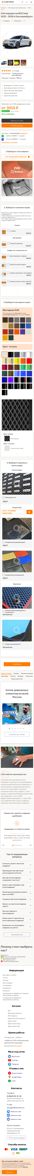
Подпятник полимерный (14, 575)
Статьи (5, 978)
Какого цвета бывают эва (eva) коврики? (13, 886)
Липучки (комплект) (13, 644)
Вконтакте (16, 1056)
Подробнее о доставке (9, 142)
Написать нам (16, 1111)
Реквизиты (7, 988)
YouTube (15, 1060)
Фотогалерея (7, 983)
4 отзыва (15, 71)
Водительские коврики (16, 1018)
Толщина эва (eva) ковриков (14, 899)
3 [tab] (16, 728)
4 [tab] (18, 728)
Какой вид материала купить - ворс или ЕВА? (15, 893)
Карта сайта (12, 1021)
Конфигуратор (17, 125)
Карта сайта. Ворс (14, 1023)
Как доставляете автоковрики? (9, 912)
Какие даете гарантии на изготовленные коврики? (13, 919)
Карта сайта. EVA (14, 1026)
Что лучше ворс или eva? (16, 157)
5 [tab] (21, 728)
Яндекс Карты (17, 1073)
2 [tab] (13, 728)
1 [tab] (10, 728)
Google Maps (16, 1077)
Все (9, 1010)
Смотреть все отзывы (17, 734)
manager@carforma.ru (15, 1108)
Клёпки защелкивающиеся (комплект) (15, 611)
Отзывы (5, 980)
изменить (24, 133)
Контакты (6, 991)
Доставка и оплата (9, 975)
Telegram (15, 1064)
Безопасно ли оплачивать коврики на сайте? (13, 926)
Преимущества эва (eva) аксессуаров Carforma (12, 872)
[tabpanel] (17, 714)
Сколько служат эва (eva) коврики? (13, 864)
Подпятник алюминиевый (15, 542)
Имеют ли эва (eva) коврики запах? (14, 905)
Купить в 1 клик (17, 121)
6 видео (7, 21)
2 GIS (13, 1081)
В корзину (17, 664)
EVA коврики (12, 1016)
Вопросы (17, 21)
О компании (7, 985)
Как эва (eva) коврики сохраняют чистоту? (11, 879)
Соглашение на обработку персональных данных (12, 998)
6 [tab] (24, 728)
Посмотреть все (17, 934)
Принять (9, 1172)
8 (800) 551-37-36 (14, 1096)
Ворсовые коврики (15, 1013)
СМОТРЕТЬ (29, 512)
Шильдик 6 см (10, 497)
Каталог (16, 1006)
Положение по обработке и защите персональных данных (15, 994)
